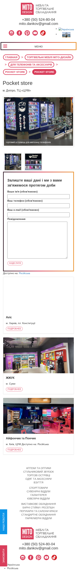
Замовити (3, 556)
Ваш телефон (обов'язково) (25, 200)
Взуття (38, 482)
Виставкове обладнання (38, 504)
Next (68, 121)
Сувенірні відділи (38, 491)
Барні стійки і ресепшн (38, 507)
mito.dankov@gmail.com (38, 24)
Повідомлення (16, 219)
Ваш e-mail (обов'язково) (23, 209)
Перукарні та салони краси (38, 511)
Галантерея (38, 495)
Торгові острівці (38, 475)
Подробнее (14, 328)
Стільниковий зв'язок (38, 471)
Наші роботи (3, 522)
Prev (8, 121)
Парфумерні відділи (38, 518)
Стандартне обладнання (38, 514)
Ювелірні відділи (38, 498)
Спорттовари (38, 487)
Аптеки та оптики (38, 468)
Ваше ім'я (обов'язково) (22, 191)
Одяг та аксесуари (38, 478)
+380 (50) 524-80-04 (38, 19)
